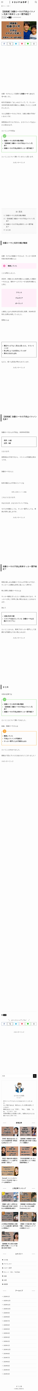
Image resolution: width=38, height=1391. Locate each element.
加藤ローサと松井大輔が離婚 (16, 215)
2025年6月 (7, 1325)
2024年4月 (7, 1370)
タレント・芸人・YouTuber (12, 1272)
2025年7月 (7, 1321)
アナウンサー (8, 1264)
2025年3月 (7, 1337)
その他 (6, 1260)
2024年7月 (7, 1357)
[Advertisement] (19, 67)
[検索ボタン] (36, 2)
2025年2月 (7, 1341)
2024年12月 (7, 1349)
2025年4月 (7, 1333)
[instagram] (21, 1386)
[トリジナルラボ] (19, 2)
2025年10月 (7, 1309)
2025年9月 (7, 1313)
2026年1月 (7, 1296)
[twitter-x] (19, 1386)
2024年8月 (7, 1353)
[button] (4, 43)
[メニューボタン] (2, 2)
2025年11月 (7, 1304)
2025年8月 (7, 1317)
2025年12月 (7, 1300)
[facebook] (17, 1386)
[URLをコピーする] (33, 43)
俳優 (5, 1276)
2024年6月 (7, 1361)
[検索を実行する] (34, 1076)
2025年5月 (7, 1329)
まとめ (8, 230)
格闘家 (6, 1284)
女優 (10, 17)
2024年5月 (7, 1366)
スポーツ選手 (8, 1268)
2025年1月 (7, 1345)
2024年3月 (7, 1374)
